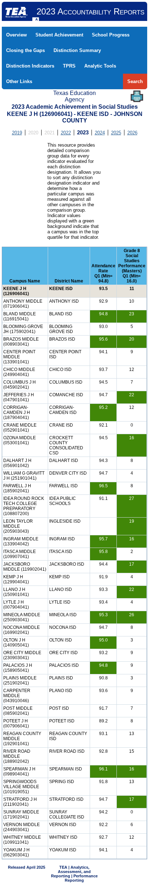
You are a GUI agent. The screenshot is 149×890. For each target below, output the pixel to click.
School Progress (110, 35)
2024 (100, 132)
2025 (116, 132)
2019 (17, 132)
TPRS (69, 66)
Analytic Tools (100, 66)
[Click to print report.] (137, 96)
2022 (66, 132)
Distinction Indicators (30, 66)
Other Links (19, 81)
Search (135, 81)
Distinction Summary (77, 50)
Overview (16, 35)
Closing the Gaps (25, 50)
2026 (132, 132)
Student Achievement (59, 35)
